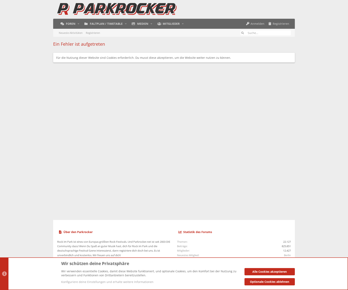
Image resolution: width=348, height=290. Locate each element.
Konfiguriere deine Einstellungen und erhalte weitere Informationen (107, 282)
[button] (78, 23)
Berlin (287, 255)
